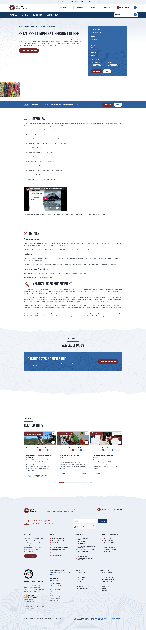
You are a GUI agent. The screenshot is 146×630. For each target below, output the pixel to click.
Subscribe (102, 521)
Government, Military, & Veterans (58, 550)
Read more (31, 470)
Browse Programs (107, 572)
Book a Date (96, 71)
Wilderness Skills (83, 556)
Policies (104, 590)
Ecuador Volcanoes (110, 547)
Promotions (80, 579)
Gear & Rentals (106, 588)
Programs (13, 15)
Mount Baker (107, 538)
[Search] (135, 14)
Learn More (95, 2)
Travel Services (81, 581)
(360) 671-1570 (54, 591)
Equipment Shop (52, 15)
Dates (78, 104)
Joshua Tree (107, 551)
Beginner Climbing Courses (110, 579)
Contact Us (107, 7)
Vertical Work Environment (62, 104)
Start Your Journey (107, 577)
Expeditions (55, 542)
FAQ (103, 584)
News (93, 7)
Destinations (37, 15)
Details (45, 104)
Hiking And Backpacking (85, 554)
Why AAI (80, 7)
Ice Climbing (81, 543)
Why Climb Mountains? (108, 575)
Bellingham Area (109, 554)
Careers (79, 584)
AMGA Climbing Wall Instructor (70, 455)
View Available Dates (29, 50)
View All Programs (30, 556)
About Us (79, 575)
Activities (25, 15)
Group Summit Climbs (58, 540)
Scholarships (81, 586)
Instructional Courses (43, 26)
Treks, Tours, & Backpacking (60, 547)
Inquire (107, 71)
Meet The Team (81, 572)
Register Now (106, 586)
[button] (61, 482)
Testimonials (81, 577)
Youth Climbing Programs (59, 553)
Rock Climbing (82, 541)
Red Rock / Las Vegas (110, 549)
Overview (35, 104)
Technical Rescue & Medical (86, 562)
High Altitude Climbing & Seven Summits (86, 547)
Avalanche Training (83, 551)
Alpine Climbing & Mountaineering (83, 539)
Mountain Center (56, 555)
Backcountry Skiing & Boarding (87, 549)
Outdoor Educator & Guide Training (85, 559)
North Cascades (108, 540)
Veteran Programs (82, 588)
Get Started (64, 7)
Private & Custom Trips (58, 545)
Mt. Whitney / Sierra (109, 542)
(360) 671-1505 (124, 7)
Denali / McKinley (109, 545)
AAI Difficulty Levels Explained (111, 581)
